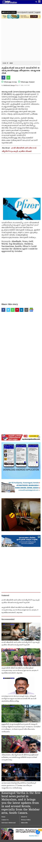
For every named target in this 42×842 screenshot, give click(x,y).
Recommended (7, 619)
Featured (5, 595)
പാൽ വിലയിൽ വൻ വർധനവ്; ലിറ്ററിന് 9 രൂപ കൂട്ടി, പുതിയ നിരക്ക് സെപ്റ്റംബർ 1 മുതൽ (19, 151)
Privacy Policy (26, 820)
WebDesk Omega (9, 85)
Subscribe (24, 823)
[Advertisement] (21, 39)
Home (4, 63)
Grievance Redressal (8, 823)
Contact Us (5, 820)
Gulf (11, 63)
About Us (24, 817)
